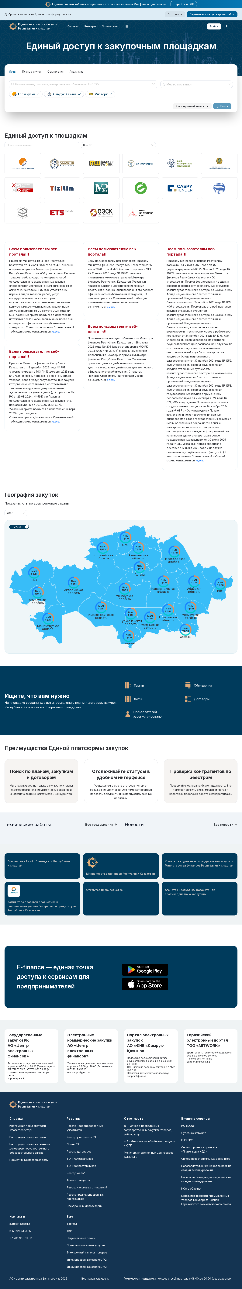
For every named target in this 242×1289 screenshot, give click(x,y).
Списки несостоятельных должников (205, 1158)
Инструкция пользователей (27, 1137)
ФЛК (69, 1230)
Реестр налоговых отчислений (87, 1187)
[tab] (12, 72)
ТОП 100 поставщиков (81, 1165)
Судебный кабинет (193, 1133)
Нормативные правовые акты (28, 1159)
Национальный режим (81, 1238)
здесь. (55, 331)
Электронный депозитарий (84, 1206)
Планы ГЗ (73, 1144)
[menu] (111, 26)
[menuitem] (72, 26)
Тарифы (72, 1223)
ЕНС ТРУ (187, 1140)
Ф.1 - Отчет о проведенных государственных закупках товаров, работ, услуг (148, 1130)
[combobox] (83, 84)
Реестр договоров (79, 1151)
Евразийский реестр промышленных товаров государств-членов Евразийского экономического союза (206, 1200)
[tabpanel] (121, 95)
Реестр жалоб (76, 1173)
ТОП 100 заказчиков (80, 1158)
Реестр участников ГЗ (81, 1137)
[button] (48, 4)
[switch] (19, 527)
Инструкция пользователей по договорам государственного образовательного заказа (29, 1148)
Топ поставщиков (78, 1180)
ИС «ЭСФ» (188, 1125)
